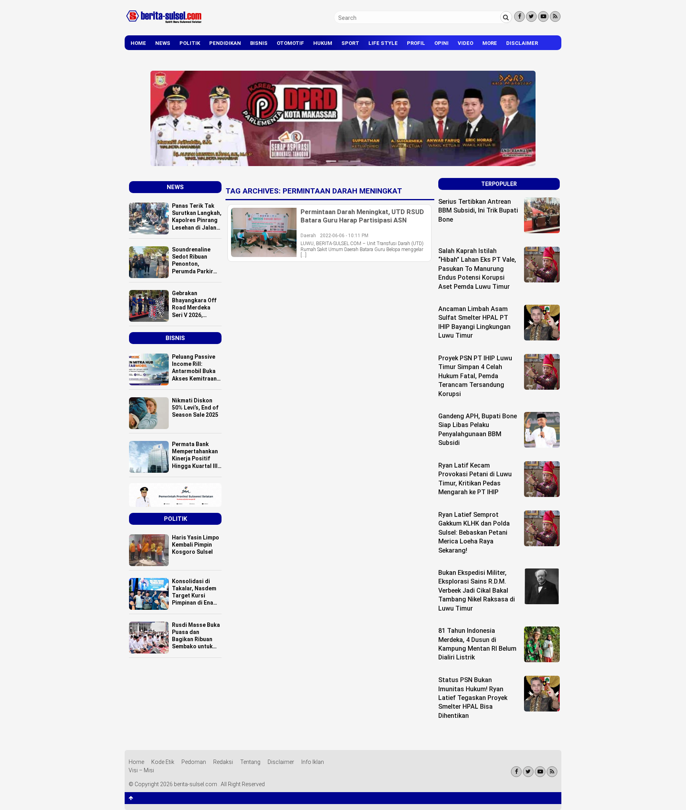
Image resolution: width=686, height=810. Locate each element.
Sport (350, 43)
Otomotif (290, 43)
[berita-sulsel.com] (164, 24)
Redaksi (223, 762)
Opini (441, 43)
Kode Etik (162, 762)
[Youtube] (543, 16)
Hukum (322, 43)
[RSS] (555, 16)
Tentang (250, 762)
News (162, 43)
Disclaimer (522, 43)
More (489, 43)
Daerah (308, 235)
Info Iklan (312, 762)
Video (465, 43)
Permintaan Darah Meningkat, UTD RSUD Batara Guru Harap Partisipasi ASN (362, 216)
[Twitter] (531, 16)
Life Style (383, 43)
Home (138, 43)
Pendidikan (225, 43)
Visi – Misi (141, 770)
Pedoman (193, 762)
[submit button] (506, 17)
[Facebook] (519, 16)
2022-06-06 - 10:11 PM (344, 235)
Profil (416, 43)
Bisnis (259, 43)
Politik (189, 43)
